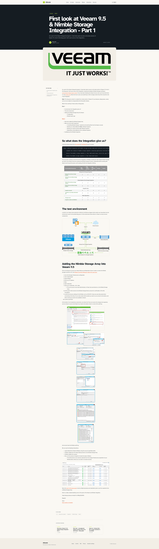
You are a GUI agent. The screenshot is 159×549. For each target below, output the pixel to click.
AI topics (72, 2)
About (73, 543)
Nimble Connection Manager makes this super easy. (86, 272)
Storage (51, 13)
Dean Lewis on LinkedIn (67, 502)
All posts (94, 2)
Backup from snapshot (62, 514)
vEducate (45, 543)
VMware (83, 2)
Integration (69, 514)
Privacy (84, 543)
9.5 (56, 514)
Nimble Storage (74, 514)
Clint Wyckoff (84, 144)
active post (68, 94)
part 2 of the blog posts (71, 488)
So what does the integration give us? (52, 91)
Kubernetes (78, 2)
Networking (89, 2)
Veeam (56, 13)
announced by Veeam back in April (69, 93)
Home (67, 2)
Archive (76, 543)
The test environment (50, 93)
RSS (80, 543)
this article (77, 144)
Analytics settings (90, 543)
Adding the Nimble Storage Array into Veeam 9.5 (52, 95)
